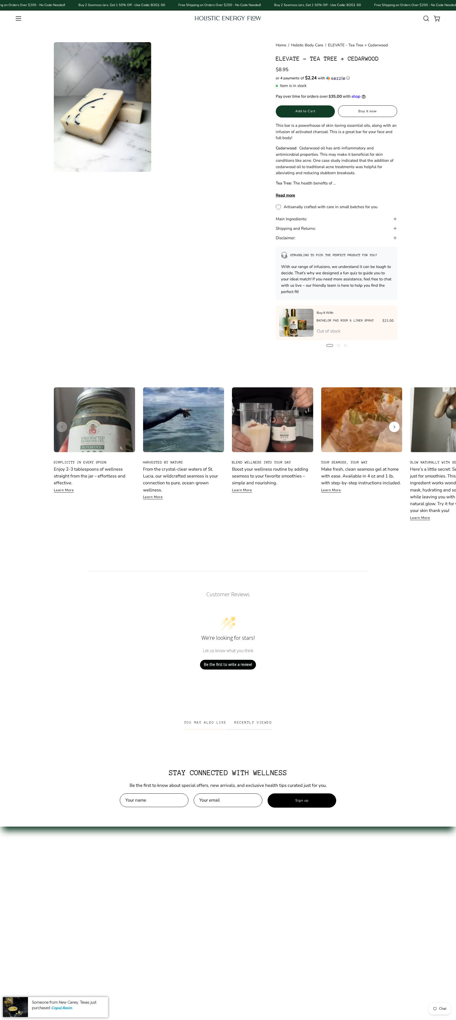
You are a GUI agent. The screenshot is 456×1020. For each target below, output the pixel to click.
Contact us (136, 863)
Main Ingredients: (291, 219)
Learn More (64, 490)
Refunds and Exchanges (150, 872)
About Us (135, 854)
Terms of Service (142, 881)
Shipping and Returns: (296, 228)
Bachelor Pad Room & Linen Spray (345, 320)
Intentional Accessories (77, 918)
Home (281, 45)
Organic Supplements (75, 881)
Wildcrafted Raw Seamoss (80, 872)
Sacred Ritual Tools (73, 927)
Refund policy (139, 890)
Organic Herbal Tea (73, 890)
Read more (285, 195)
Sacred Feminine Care (75, 899)
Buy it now (367, 111)
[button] (426, 18)
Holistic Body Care (307, 45)
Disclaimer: (285, 238)
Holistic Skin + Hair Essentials (83, 908)
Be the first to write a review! (228, 664)
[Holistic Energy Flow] (228, 18)
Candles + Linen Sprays (77, 936)
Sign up (301, 800)
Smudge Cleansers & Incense (83, 945)
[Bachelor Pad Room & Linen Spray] (296, 323)
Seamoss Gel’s (68, 863)
